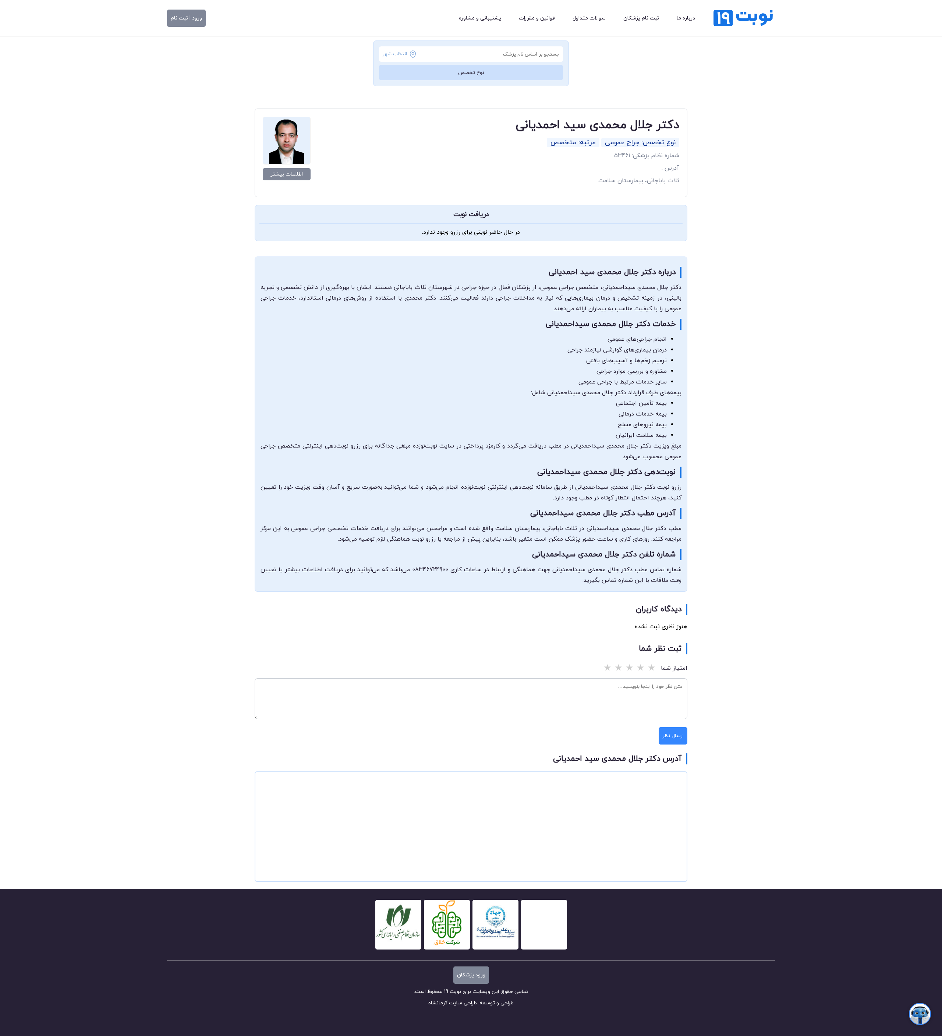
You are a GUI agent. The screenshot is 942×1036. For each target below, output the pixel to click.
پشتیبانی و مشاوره (480, 18)
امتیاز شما (674, 668)
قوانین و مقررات (537, 18)
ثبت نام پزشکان (641, 18)
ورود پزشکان (471, 975)
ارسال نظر (673, 735)
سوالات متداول (589, 18)
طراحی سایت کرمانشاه (452, 1003)
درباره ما (686, 18)
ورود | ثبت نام (186, 18)
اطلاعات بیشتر (286, 174)
